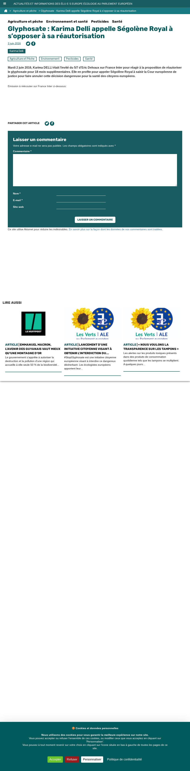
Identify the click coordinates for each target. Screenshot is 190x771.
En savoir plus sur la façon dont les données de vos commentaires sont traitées (115, 229)
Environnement (50, 58)
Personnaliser (92, 759)
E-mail (17, 200)
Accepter (55, 759)
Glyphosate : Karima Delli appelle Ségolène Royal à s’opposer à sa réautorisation (90, 32)
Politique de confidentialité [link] (124, 759)
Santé (117, 21)
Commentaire (22, 151)
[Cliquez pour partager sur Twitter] (28, 44)
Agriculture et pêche (25, 10)
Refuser (72, 759)
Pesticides (100, 21)
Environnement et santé (67, 21)
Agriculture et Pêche (22, 58)
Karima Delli (16, 51)
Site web (18, 206)
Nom (16, 193)
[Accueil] (5, 10)
